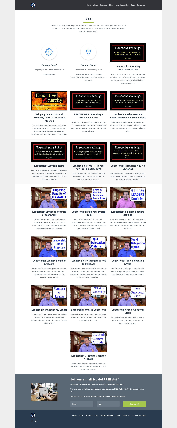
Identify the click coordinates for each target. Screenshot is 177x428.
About (95, 5)
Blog (111, 5)
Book (133, 5)
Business (103, 5)
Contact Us (141, 5)
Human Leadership (121, 5)
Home (89, 5)
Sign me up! (134, 404)
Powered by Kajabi (139, 415)
